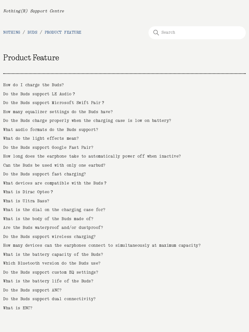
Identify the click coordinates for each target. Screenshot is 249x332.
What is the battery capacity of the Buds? (53, 254)
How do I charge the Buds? (33, 85)
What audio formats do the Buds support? (50, 130)
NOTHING (11, 32)
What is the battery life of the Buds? (48, 281)
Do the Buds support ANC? (32, 290)
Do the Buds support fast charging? (44, 174)
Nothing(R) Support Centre (33, 11)
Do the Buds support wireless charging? (49, 237)
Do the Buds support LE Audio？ (39, 94)
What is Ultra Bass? (26, 201)
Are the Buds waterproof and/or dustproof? (53, 228)
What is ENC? (17, 308)
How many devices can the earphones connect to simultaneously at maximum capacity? (102, 245)
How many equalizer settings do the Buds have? (58, 112)
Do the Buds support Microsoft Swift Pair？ (54, 103)
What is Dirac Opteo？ (28, 192)
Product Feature (63, 32)
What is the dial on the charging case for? (54, 210)
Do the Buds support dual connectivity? (49, 299)
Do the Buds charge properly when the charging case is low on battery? (87, 121)
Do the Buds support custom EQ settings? (50, 272)
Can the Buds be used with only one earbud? (54, 165)
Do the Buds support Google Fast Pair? (48, 147)
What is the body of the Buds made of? (48, 219)
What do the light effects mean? (41, 138)
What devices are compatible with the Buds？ (55, 183)
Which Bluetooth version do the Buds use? (52, 263)
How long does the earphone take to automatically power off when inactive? (92, 156)
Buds (32, 32)
